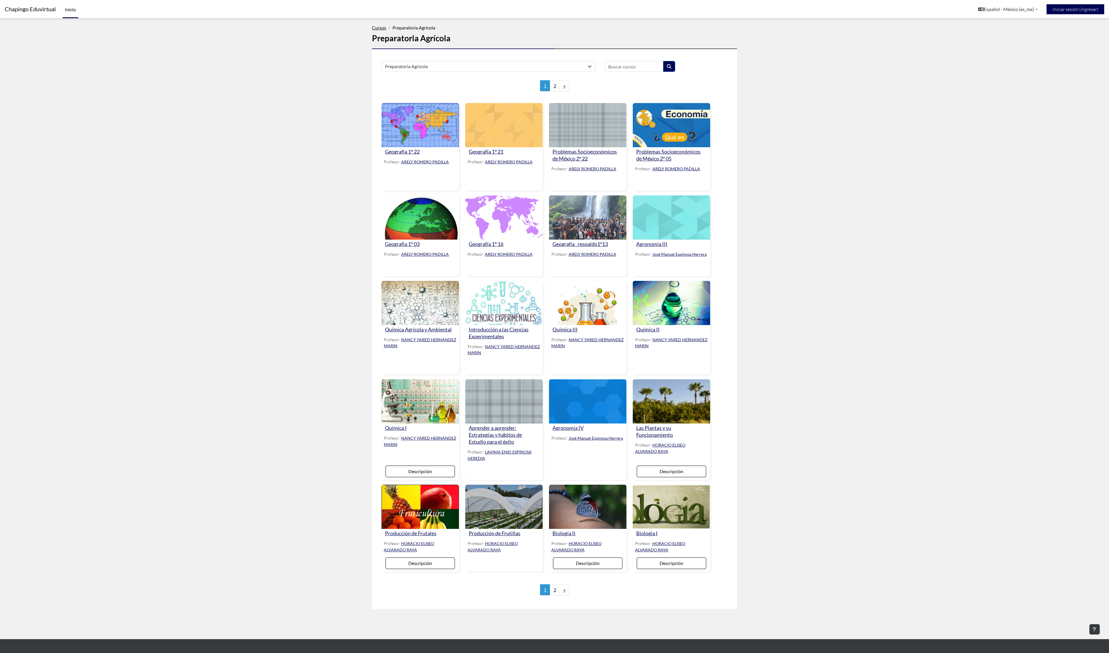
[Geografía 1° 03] (420, 217)
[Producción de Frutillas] (504, 507)
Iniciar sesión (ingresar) (1075, 9)
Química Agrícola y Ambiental (418, 329)
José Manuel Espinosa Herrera (679, 254)
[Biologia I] (671, 507)
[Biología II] (587, 507)
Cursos (379, 27)
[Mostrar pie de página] (1094, 629)
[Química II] (671, 303)
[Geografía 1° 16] (504, 217)
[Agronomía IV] (587, 401)
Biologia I (647, 533)
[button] (1007, 9)
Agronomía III (651, 244)
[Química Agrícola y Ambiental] (420, 303)
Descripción (420, 471)
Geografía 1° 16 (486, 244)
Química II (648, 329)
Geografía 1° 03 (402, 244)
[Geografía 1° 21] (504, 125)
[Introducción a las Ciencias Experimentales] (504, 303)
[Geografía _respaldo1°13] (587, 217)
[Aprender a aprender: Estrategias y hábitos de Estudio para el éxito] (504, 401)
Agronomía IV (568, 428)
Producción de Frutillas (494, 533)
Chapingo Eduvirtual (30, 9)
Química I (396, 428)
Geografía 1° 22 (402, 152)
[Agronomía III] (671, 217)
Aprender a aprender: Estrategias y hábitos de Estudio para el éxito (495, 435)
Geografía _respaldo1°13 (580, 244)
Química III (565, 329)
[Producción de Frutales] (420, 507)
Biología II (564, 533)
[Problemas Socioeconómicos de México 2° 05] (671, 125)
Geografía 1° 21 (486, 152)
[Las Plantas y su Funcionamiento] (671, 401)
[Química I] (420, 401)
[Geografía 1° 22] (420, 125)
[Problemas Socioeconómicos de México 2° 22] (587, 125)
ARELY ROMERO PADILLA (425, 161)
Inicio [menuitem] (70, 9)
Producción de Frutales (410, 533)
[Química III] (587, 303)
